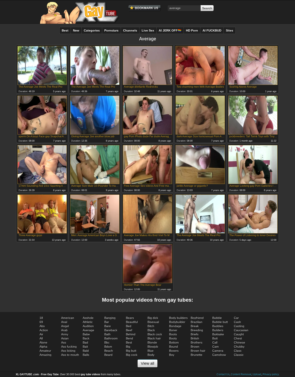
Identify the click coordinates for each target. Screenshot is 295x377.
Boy (171, 354)
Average (88, 330)
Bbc (106, 342)
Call (214, 342)
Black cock (155, 334)
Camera (217, 350)
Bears (130, 317)
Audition (88, 326)
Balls (86, 354)
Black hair (154, 338)
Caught (239, 334)
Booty (173, 338)
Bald (86, 350)
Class (237, 350)
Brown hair (198, 350)
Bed (128, 326)
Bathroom (111, 338)
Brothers (196, 342)
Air (41, 334)
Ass (63, 342)
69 (41, 321)
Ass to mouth (70, 354)
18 (41, 317)
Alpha (43, 346)
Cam (215, 346)
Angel (65, 326)
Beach (108, 350)
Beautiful (132, 321)
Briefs (194, 334)
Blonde (152, 342)
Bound (173, 346)
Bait (85, 346)
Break (195, 326)
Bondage (175, 326)
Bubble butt (220, 321)
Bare (107, 326)
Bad (85, 342)
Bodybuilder (177, 321)
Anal (64, 321)
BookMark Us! (144, 8)
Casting (239, 326)
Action (44, 330)
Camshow (219, 354)
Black (151, 330)
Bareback (110, 330)
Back (86, 338)
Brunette (196, 354)
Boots (173, 334)
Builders (217, 330)
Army (64, 334)
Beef (129, 330)
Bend (129, 338)
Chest (238, 338)
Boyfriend (197, 317)
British (195, 338)
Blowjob (153, 346)
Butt (215, 338)
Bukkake (218, 334)
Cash (237, 321)
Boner (173, 330)
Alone (43, 342)
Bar (106, 321)
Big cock (131, 354)
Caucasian (241, 330)
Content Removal (241, 374)
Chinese (239, 342)
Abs (42, 326)
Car (236, 317)
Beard (108, 354)
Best (129, 342)
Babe (86, 334)
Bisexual (153, 321)
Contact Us (223, 374)
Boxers (174, 350)
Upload (257, 374)
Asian (65, 338)
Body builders (178, 317)
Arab (64, 330)
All (41, 338)
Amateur (45, 350)
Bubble (217, 317)
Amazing (45, 354)
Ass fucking (69, 346)
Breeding (197, 330)
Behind (130, 334)
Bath (107, 334)
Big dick (153, 317)
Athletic (88, 321)
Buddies (217, 326)
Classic (239, 354)
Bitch (151, 326)
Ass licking (68, 350)
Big (128, 346)
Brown (195, 346)
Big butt (131, 350)
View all (147, 363)
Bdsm (108, 346)
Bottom (174, 342)
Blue (151, 350)
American (67, 317)
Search (207, 8)
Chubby (239, 346)
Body (151, 354)
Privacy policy (271, 374)
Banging (110, 317)
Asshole (88, 317)
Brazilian (196, 321)
